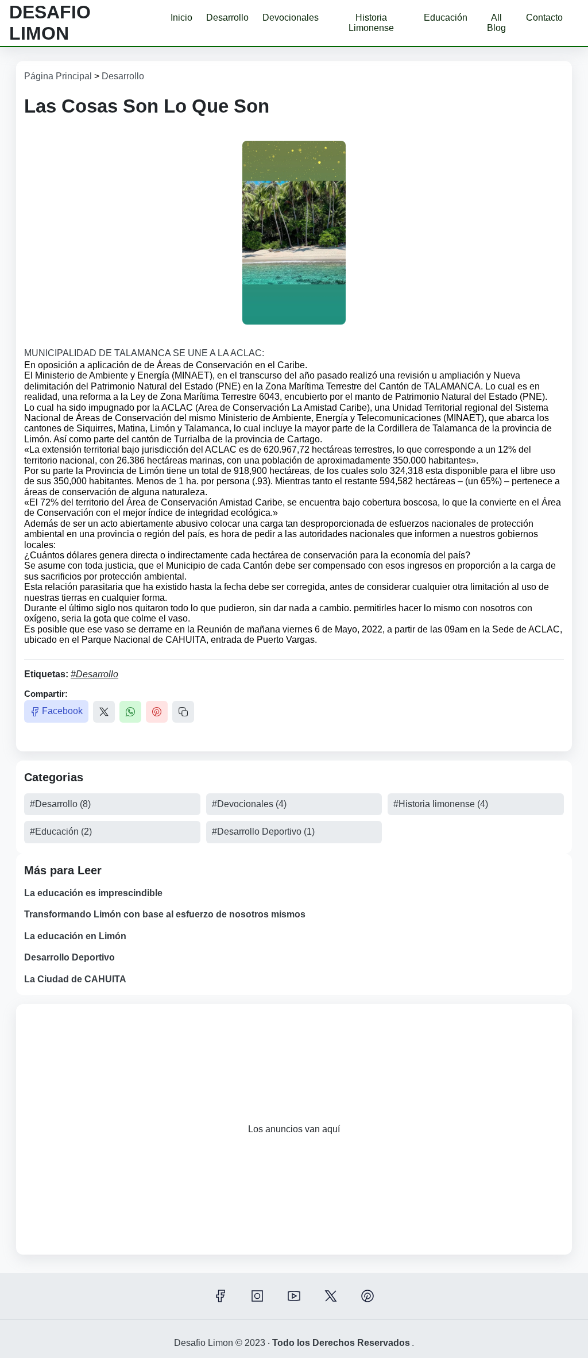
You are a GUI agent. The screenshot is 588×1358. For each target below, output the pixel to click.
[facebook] (220, 1296)
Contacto (544, 17)
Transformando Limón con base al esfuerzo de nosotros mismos (164, 914)
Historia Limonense (371, 23)
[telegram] (367, 1296)
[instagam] (257, 1296)
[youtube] (294, 1296)
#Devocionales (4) (249, 804)
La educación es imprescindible (93, 893)
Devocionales (290, 17)
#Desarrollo (94, 674)
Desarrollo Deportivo (69, 957)
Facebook (62, 711)
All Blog (496, 23)
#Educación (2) (61, 831)
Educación (445, 17)
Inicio (181, 17)
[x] (331, 1296)
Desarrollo (227, 17)
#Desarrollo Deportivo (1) (263, 831)
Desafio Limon (50, 23)
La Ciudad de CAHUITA (75, 979)
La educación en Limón (75, 936)
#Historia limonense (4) (440, 804)
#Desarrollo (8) (60, 804)
